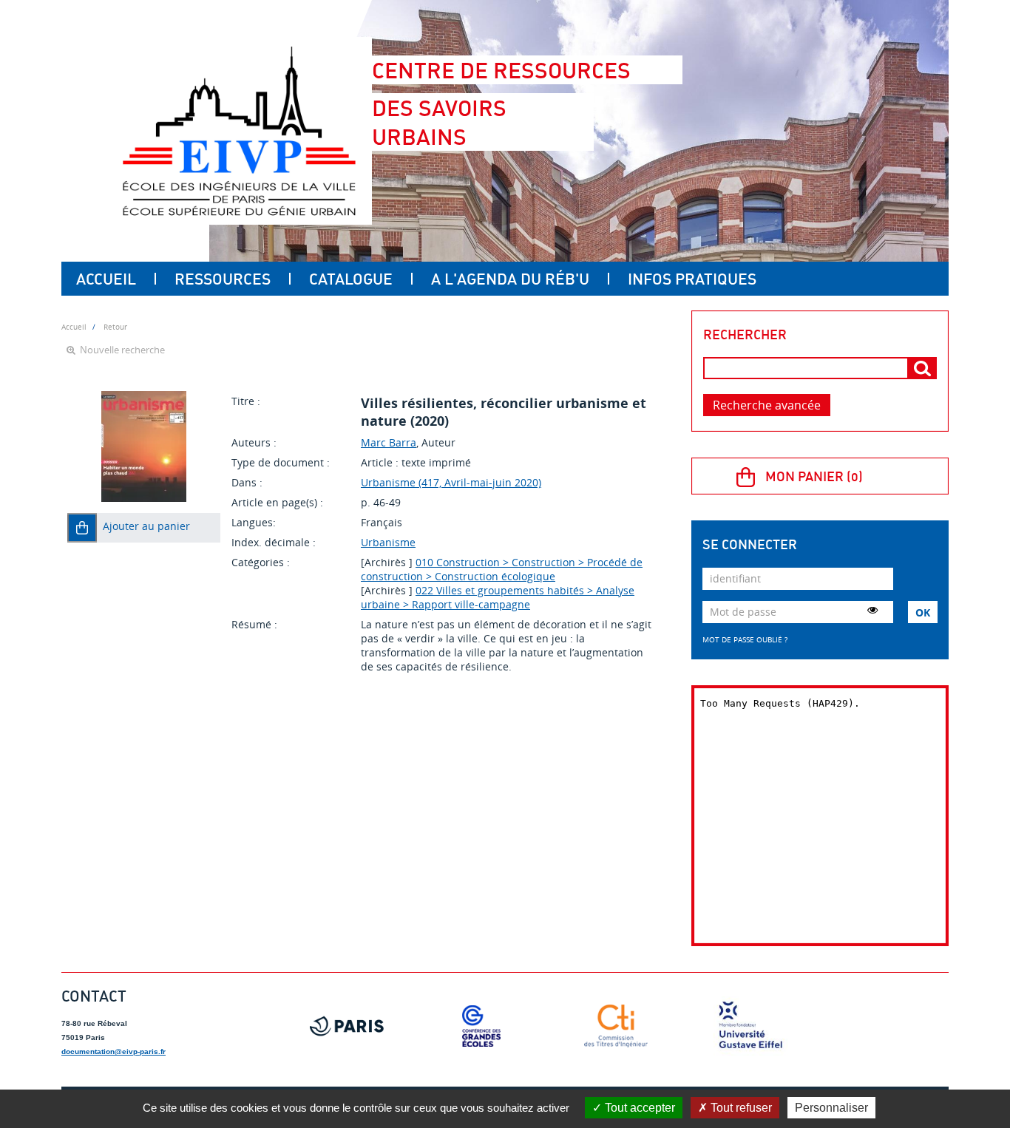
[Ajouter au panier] (82, 527)
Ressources (222, 279)
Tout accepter (638, 1107)
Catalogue (351, 279)
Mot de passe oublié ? (744, 639)
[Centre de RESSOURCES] (239, 131)
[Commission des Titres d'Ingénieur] (615, 1026)
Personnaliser (831, 1107)
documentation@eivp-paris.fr (113, 1051)
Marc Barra (388, 442)
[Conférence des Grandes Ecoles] (481, 1026)
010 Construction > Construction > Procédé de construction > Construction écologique (502, 569)
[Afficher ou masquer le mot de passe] (872, 610)
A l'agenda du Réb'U (510, 279)
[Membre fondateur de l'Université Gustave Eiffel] (750, 1026)
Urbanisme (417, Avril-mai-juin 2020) (451, 482)
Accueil (106, 279)
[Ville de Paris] (346, 1026)
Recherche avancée (767, 405)
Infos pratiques (692, 279)
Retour (115, 327)
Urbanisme (388, 542)
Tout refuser (740, 1107)
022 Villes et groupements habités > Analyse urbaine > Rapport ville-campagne (497, 597)
